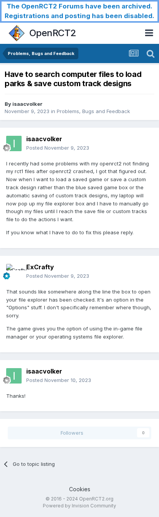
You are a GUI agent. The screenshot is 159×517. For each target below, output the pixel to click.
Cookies (79, 489)
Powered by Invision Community (79, 506)
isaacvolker (27, 104)
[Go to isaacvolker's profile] (14, 143)
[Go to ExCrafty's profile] (14, 271)
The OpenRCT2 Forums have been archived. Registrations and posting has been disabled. (79, 11)
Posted (57, 148)
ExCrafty (40, 267)
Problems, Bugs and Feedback (93, 111)
